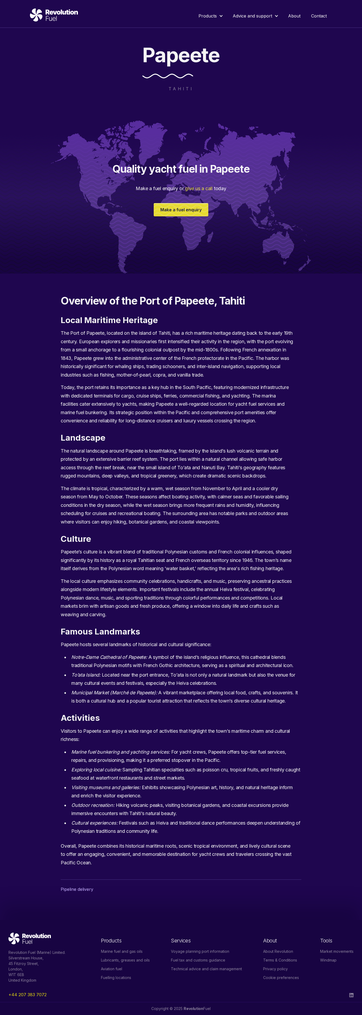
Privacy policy (275, 969)
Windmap (328, 960)
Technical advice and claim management (206, 969)
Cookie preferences (281, 977)
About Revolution (278, 951)
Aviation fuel (111, 969)
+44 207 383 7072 (27, 994)
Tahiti (181, 89)
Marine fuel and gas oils (122, 951)
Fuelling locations (116, 977)
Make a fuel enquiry (181, 209)
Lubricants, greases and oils (125, 960)
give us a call (199, 188)
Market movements (337, 951)
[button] (210, 16)
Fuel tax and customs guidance (198, 960)
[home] (54, 16)
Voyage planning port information (200, 951)
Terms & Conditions (280, 960)
